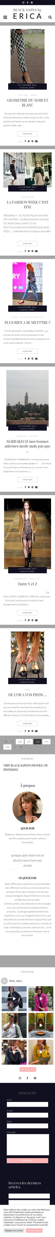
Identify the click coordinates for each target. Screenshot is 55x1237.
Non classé (27, 197)
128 (20, 741)
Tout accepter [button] (34, 1230)
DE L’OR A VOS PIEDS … (27, 694)
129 (29, 741)
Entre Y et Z (27, 583)
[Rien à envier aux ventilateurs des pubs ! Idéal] (14, 998)
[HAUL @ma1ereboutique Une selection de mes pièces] (40, 1052)
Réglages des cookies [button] (14, 1230)
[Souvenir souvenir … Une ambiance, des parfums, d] (40, 1025)
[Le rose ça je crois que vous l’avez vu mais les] (40, 998)
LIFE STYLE (35, 579)
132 (7, 747)
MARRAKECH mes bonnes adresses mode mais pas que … (27, 446)
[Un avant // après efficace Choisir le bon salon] (14, 1052)
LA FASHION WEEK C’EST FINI (27, 204)
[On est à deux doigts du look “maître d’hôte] (14, 1025)
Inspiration (21, 579)
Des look (23, 95)
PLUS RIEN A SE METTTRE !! (27, 322)
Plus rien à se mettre (31, 317)
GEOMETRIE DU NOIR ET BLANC (27, 102)
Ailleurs (33, 436)
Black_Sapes (28, 87)
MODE (34, 95)
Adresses (21, 436)
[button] (5, 17)
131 (46, 741)
